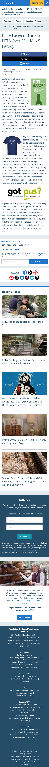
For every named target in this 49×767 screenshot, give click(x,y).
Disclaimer (35, 756)
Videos (18, 21)
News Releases (27, 690)
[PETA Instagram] (35, 272)
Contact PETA (14, 667)
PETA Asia (35, 735)
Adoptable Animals (34, 21)
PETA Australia (25, 735)
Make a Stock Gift (34, 710)
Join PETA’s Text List (32, 665)
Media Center (14, 690)
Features (7, 21)
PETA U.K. (12, 729)
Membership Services (16, 718)
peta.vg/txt (39, 253)
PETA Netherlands (17, 732)
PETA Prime (34, 662)
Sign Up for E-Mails (16, 665)
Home (4, 26)
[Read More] (24, 591)
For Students (32, 679)
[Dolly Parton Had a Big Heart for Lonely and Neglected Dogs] (24, 431)
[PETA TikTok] (27, 278)
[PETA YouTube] (11, 278)
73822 (16, 249)
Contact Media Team (24, 696)
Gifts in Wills (24, 712)
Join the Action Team (18, 679)
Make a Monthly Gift (16, 707)
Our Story (20, 655)
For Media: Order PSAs (24, 693)
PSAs (37, 690)
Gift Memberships (33, 718)
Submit (24, 536)
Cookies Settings (24, 764)
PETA (8, 249)
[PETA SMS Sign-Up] (17, 278)
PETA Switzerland (32, 732)
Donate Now (16, 704)
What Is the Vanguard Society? (24, 715)
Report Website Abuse (30, 762)
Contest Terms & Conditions (19, 756)
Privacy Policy (35, 759)
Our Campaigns (30, 676)
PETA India (13, 735)
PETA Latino (32, 737)
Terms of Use (15, 762)
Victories (14, 662)
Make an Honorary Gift (17, 710)
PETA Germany (34, 729)
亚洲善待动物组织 (19, 737)
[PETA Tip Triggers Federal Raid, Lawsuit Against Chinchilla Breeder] (24, 352)
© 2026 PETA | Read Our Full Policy (24, 751)
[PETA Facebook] (25, 272)
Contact (28, 754)
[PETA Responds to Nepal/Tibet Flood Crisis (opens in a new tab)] (24, 313)
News (9, 26)
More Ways (24, 721)
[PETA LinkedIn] (22, 278)
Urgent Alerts (17, 676)
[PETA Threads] (37, 278)
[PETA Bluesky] (32, 278)
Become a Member (30, 704)
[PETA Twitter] (30, 272)
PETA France (22, 729)
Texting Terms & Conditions (18, 759)
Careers (29, 655)
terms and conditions (24, 545)
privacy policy (6, 552)
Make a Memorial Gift (32, 707)
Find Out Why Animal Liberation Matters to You (24, 658)
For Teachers (24, 682)
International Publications (30, 667)
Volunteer (23, 662)
